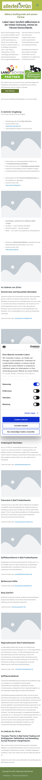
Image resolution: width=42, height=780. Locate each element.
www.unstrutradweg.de (12, 185)
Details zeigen (30, 413)
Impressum (7, 775)
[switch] (36, 391)
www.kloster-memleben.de (23, 318)
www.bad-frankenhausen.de (24, 669)
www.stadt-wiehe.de (11, 249)
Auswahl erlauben (21, 426)
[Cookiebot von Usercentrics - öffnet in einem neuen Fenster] (30, 347)
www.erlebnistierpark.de (22, 464)
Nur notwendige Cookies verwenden (21, 432)
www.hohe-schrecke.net (13, 126)
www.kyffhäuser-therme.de (23, 574)
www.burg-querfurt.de (18, 607)
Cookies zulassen (21, 419)
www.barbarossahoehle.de (23, 586)
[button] (10, 91)
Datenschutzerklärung (20, 775)
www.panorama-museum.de (24, 522)
